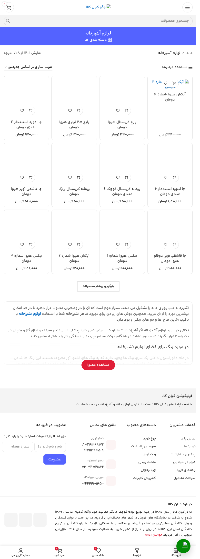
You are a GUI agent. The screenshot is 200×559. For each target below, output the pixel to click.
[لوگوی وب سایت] (98, 7)
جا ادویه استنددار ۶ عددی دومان (170, 191)
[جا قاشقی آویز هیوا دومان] (26, 165)
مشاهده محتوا (98, 365)
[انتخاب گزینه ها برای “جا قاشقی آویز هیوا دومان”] (30, 177)
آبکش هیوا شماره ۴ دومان (170, 97)
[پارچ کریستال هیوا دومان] (122, 98)
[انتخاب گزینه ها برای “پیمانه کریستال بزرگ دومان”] (78, 177)
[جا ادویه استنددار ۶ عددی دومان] (170, 165)
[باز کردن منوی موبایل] (187, 7)
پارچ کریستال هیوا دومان (122, 124)
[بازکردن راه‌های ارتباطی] (183, 546)
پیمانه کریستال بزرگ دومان (74, 191)
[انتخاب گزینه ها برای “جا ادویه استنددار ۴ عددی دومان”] (30, 110)
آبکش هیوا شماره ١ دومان (122, 258)
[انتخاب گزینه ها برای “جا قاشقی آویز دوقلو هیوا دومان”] (174, 244)
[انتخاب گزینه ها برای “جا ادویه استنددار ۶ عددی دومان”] (174, 177)
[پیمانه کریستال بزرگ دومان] (74, 165)
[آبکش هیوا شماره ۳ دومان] (26, 232)
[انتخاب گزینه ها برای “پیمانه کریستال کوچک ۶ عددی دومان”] (126, 177)
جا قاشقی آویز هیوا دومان (26, 191)
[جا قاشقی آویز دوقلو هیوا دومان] (170, 232)
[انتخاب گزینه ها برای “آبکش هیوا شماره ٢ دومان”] (78, 244)
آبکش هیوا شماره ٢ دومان (74, 258)
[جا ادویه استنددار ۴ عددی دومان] (26, 98)
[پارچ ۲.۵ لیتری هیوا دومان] (74, 98)
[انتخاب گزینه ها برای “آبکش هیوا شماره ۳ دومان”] (30, 244)
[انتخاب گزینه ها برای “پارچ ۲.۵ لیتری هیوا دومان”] (78, 110)
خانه (189, 53)
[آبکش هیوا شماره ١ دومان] (122, 232)
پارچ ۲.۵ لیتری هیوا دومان (74, 124)
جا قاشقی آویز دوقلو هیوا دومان (170, 258)
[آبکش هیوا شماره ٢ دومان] (74, 232)
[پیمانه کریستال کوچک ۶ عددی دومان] (122, 165)
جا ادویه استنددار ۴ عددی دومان (26, 124)
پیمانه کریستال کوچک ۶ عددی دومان (122, 191)
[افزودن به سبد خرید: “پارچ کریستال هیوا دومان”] (126, 110)
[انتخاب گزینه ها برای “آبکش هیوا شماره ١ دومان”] (126, 244)
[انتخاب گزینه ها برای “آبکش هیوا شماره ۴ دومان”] (174, 83)
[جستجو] (8, 21)
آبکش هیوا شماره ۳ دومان (26, 258)
